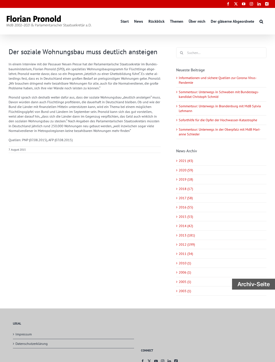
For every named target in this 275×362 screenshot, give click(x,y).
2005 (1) (185, 282)
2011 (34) (186, 253)
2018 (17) (186, 189)
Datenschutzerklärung (31, 343)
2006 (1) (185, 272)
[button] (261, 21)
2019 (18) (186, 179)
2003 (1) (185, 291)
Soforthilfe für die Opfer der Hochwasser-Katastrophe (218, 120)
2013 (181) (187, 235)
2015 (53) (186, 216)
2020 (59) (186, 170)
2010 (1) (185, 263)
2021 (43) (186, 161)
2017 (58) (186, 198)
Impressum (23, 334)
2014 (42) (186, 226)
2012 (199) (187, 244)
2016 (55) (186, 207)
